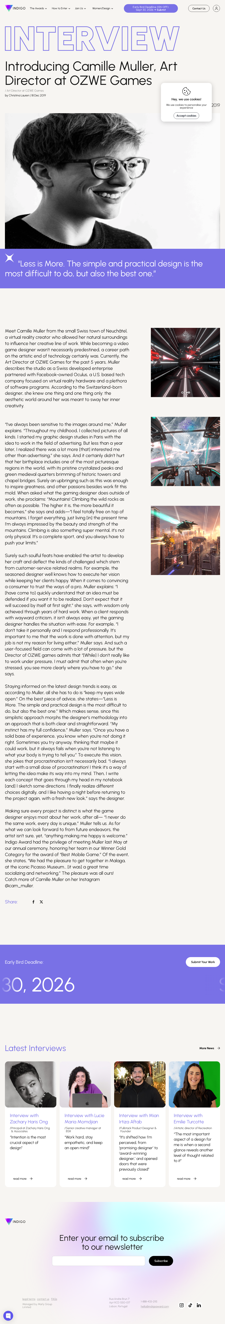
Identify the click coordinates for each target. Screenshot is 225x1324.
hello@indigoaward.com (155, 1306)
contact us (43, 1299)
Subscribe (161, 1261)
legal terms (28, 1299)
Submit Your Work (203, 962)
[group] (208, 1048)
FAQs (54, 1299)
